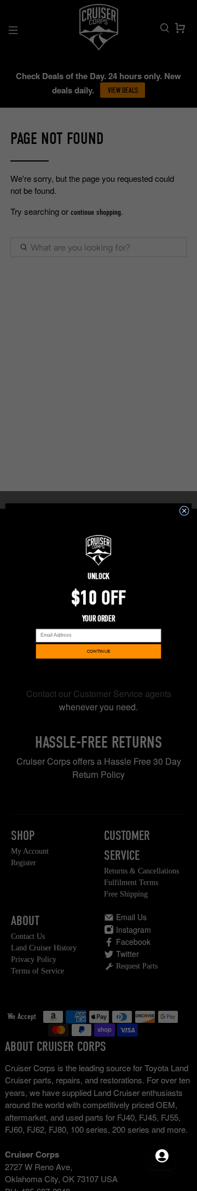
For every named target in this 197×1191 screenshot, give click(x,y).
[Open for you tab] (162, 1156)
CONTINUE (98, 651)
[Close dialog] (184, 511)
